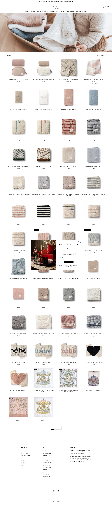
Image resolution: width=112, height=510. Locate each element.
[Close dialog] (79, 242)
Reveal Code (68, 262)
